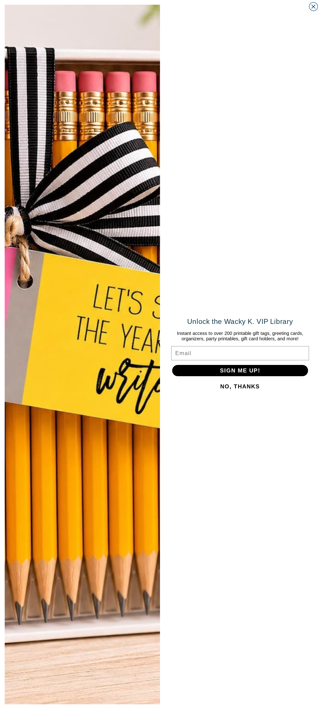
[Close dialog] (313, 6)
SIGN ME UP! (240, 370)
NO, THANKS (240, 386)
